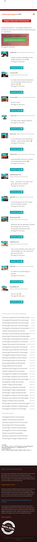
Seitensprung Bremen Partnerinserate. (15, 436)
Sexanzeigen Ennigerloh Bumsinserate (18, 376)
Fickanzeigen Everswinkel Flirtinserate (18, 342)
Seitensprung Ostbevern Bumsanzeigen (18, 398)
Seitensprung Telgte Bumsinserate (18, 387)
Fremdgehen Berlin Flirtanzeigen (13, 417)
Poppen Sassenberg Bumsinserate (18, 331)
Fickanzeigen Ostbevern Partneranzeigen (18, 403)
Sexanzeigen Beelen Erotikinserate (18, 363)
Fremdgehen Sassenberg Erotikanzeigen (18, 328)
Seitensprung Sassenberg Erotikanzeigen (18, 334)
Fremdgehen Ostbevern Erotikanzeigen (18, 395)
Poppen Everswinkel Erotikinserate (16, 344)
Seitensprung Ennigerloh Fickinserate (18, 368)
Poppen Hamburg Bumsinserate (13, 420)
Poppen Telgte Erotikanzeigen (18, 385)
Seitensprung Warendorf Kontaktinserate (18, 317)
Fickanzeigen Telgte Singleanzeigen (18, 390)
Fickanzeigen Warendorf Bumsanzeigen (18, 323)
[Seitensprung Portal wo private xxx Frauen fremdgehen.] (11, 14)
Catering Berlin (25, 538)
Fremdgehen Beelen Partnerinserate (18, 355)
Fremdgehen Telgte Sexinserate (18, 382)
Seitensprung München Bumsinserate (14, 422)
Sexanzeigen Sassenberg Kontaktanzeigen (18, 336)
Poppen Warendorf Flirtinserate (26, 53)
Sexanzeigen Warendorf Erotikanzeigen (18, 325)
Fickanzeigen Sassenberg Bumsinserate (18, 339)
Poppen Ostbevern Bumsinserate (18, 401)
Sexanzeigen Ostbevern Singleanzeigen (18, 406)
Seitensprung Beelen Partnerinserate (18, 358)
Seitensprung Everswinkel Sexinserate (18, 350)
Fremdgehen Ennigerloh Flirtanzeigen (18, 374)
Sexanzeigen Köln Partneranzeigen (13, 425)
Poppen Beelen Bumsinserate (18, 366)
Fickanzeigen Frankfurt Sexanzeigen (14, 428)
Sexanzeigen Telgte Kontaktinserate (18, 393)
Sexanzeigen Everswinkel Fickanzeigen (18, 352)
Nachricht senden (16, 68)
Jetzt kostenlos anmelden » (15, 40)
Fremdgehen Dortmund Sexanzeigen (14, 430)
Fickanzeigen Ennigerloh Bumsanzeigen (18, 379)
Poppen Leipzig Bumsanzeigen (12, 433)
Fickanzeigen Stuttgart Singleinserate (14, 438)
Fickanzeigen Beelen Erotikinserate (18, 360)
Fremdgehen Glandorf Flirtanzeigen (18, 409)
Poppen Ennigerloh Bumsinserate (18, 371)
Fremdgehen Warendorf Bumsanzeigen (18, 320)
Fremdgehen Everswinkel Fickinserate (18, 347)
